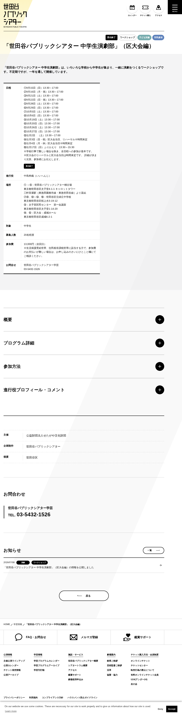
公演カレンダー (11, 665)
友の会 (134, 684)
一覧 (150, 550)
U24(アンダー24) (139, 679)
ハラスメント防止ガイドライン (82, 697)
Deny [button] (160, 709)
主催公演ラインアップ (14, 661)
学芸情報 (18, 624)
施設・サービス (75, 655)
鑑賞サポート (142, 637)
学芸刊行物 (39, 670)
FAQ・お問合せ (36, 637)
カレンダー (132, 15)
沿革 (109, 670)
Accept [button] (171, 709)
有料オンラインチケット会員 (145, 675)
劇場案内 (111, 655)
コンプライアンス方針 (52, 697)
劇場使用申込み (75, 679)
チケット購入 (145, 15)
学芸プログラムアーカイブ (46, 665)
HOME (7, 624)
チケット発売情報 (12, 670)
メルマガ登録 (89, 637)
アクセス (158, 15)
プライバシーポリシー (14, 697)
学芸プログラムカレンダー (46, 661)
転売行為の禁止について (142, 670)
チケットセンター (139, 665)
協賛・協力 (112, 675)
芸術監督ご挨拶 (114, 665)
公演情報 (8, 655)
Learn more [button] (11, 711)
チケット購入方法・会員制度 (145, 655)
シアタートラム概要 (77, 665)
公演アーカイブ (11, 675)
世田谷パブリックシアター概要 (83, 661)
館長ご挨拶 (112, 661)
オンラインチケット (140, 661)
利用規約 (33, 697)
